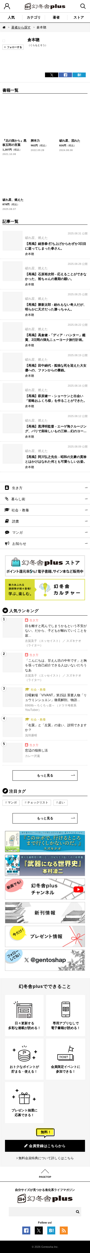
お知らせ (19, 544)
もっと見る (45, 775)
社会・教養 (20, 510)
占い (62, 802)
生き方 (17, 488)
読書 (15, 521)
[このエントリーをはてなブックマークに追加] (51, 1232)
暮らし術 (18, 499)
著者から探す (21, 27)
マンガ (17, 532)
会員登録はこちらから (47, 1146)
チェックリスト (37, 802)
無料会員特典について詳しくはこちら (46, 1158)
